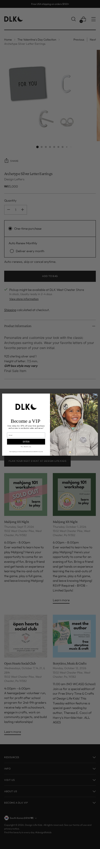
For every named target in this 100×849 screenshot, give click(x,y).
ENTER (26, 441)
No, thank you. (26, 446)
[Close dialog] (95, 396)
